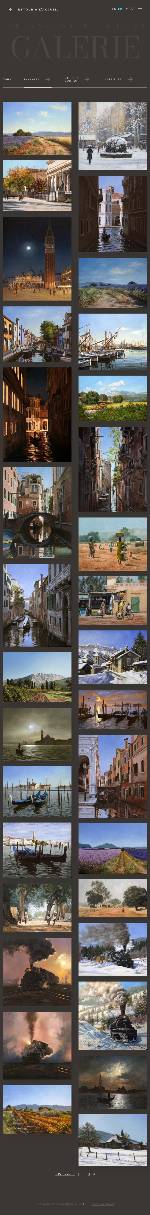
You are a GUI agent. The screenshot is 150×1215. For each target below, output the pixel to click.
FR (120, 9)
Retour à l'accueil (38, 9)
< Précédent (65, 1174)
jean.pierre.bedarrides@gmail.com (59, 1204)
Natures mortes (72, 79)
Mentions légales (103, 1204)
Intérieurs (113, 79)
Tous (7, 79)
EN (114, 9)
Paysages (31, 79)
